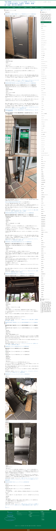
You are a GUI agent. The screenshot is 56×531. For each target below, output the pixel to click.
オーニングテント (44, 42)
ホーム (8, 7)
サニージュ (43, 71)
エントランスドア (31, 478)
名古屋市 (42, 178)
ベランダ (42, 128)
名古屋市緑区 (43, 182)
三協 (42, 157)
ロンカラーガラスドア (44, 153)
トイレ (42, 103)
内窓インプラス (43, 161)
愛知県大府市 (27, 81)
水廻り (42, 240)
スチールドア (43, 84)
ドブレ (42, 107)
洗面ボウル (43, 242)
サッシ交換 (43, 69)
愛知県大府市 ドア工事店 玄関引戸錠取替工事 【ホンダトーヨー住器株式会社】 (19, 241)
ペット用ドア (43, 126)
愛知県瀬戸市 (43, 221)
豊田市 (42, 280)
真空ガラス (43, 259)
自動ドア (8, 320)
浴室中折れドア (43, 246)
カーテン (42, 46)
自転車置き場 (43, 273)
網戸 (25, 108)
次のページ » (7, 507)
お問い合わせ (49, 1)
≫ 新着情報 (30, 513)
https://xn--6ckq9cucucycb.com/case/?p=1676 (12, 201)
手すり (42, 228)
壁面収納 (42, 188)
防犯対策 (42, 286)
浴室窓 (42, 248)
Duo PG (42, 24)
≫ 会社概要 (42, 513)
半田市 (42, 171)
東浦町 (42, 234)
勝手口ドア (43, 167)
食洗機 (42, 294)
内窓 (42, 159)
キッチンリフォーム (44, 61)
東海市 (42, 236)
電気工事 (12, 320)
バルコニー (43, 109)
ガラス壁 (42, 57)
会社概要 (31, 7)
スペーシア (43, 86)
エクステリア (43, 36)
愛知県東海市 (43, 219)
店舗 (30, 319)
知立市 (42, 263)
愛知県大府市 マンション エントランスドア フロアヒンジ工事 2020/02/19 (18, 374)
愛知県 (24, 504)
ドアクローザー (30, 371)
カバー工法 (43, 53)
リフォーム (15, 81)
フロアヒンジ (13, 479)
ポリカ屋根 (43, 134)
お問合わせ (42, 7)
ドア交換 (35, 503)
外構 (42, 190)
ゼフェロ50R (43, 88)
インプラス (43, 34)
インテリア (43, 32)
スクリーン (43, 82)
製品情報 (14, 7)
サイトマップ (40, 1)
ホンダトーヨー (30, 209)
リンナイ (42, 146)
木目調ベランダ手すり (44, 232)
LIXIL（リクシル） (25, 80)
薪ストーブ (43, 275)
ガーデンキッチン (44, 49)
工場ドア (42, 203)
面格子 (42, 292)
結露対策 (42, 267)
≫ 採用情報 (42, 519)
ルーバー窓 (43, 148)
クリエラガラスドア (44, 65)
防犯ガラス (43, 284)
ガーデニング (43, 44)
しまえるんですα (31, 107)
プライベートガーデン (44, 119)
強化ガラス (43, 211)
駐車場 (42, 296)
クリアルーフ (43, 63)
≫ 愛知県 (30, 516)
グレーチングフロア (44, 67)
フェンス (42, 117)
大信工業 (42, 192)
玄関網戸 (24, 211)
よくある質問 (44, 1)
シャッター (43, 80)
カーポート (43, 51)
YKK (42, 28)
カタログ (19, 7)
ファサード (43, 115)
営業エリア (36, 7)
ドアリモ (42, 96)
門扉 (42, 282)
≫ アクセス (42, 516)
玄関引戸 (21, 271)
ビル (35, 80)
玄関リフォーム (43, 253)
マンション (23, 479)
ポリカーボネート (44, 132)
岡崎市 (42, 198)
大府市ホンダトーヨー (21, 81)
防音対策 (42, 288)
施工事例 (25, 7)
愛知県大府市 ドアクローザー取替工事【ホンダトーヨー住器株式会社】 (17, 346)
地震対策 (42, 184)
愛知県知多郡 (43, 223)
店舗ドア (12, 211)
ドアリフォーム (31, 80)
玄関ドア (31, 81)
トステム (8, 479)
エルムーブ (43, 38)
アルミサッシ (43, 30)
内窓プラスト (43, 163)
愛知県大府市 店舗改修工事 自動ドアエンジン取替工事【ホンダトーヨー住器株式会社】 (20, 273)
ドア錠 (28, 270)
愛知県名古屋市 (43, 215)
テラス (42, 90)
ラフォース (43, 140)
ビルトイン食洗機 (44, 113)
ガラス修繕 (43, 55)
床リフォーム (43, 205)
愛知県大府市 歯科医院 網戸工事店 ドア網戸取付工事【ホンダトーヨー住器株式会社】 (20, 212)
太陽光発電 (43, 196)
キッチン (42, 59)
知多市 (42, 261)
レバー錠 (42, 151)
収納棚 (42, 173)
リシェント (11, 81)
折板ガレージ (43, 230)
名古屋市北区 (43, 180)
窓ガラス (42, 265)
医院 (34, 209)
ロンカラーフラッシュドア (45, 155)
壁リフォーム (43, 186)
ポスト (42, 130)
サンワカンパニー (44, 76)
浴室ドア (42, 244)
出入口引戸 (43, 165)
